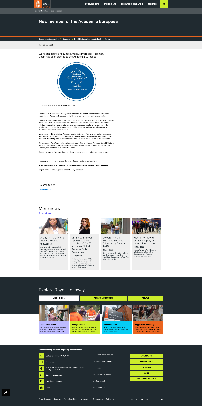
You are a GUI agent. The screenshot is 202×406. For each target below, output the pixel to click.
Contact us (50, 362)
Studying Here (92, 4)
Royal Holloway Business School (87, 39)
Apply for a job (146, 356)
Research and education (48, 39)
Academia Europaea (58, 116)
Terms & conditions (70, 399)
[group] (53, 244)
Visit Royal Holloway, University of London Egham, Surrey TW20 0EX (65, 368)
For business (97, 368)
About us (152, 4)
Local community (99, 381)
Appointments (45, 189)
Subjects (66, 39)
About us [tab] (145, 298)
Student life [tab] (59, 298)
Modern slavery (97, 399)
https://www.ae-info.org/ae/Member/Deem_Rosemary (61, 170)
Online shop (146, 367)
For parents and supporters (103, 355)
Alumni (146, 373)
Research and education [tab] (103, 298)
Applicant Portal (146, 362)
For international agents (102, 374)
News (107, 39)
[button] (132, 399)
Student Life (110, 4)
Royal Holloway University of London (42, 4)
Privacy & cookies (45, 399)
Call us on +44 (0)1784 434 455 (57, 356)
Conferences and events (146, 379)
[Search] (164, 4)
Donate (48, 388)
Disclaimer (57, 399)
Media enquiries (99, 388)
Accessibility (85, 399)
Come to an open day (54, 375)
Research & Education (132, 4)
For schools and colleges (102, 361)
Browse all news (45, 213)
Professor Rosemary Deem (91, 114)
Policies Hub (110, 399)
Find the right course (54, 381)
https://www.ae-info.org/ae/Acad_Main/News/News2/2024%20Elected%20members (74, 165)
